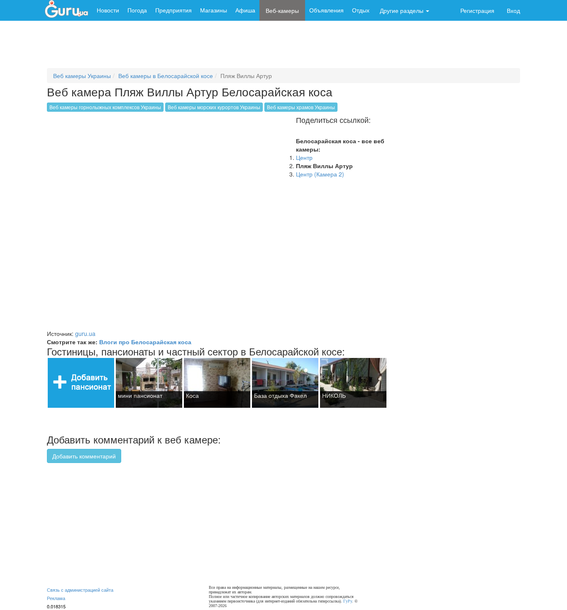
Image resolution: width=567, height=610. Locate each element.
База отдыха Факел (280, 395)
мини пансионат (140, 395)
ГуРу (347, 601)
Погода (137, 10)
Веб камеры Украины (82, 75)
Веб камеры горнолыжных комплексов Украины (105, 106)
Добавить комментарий (84, 456)
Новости (108, 10)
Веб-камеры (282, 10)
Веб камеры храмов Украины (301, 106)
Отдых (360, 10)
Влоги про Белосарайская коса (145, 342)
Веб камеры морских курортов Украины (214, 106)
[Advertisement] (283, 47)
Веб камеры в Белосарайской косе (165, 75)
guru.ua (85, 333)
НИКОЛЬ (334, 395)
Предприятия (173, 10)
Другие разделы (402, 10)
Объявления (326, 10)
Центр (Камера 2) (320, 174)
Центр (304, 157)
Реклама (56, 598)
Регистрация (477, 10)
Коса (192, 395)
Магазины (213, 10)
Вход (513, 10)
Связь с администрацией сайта (80, 589)
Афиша (245, 10)
